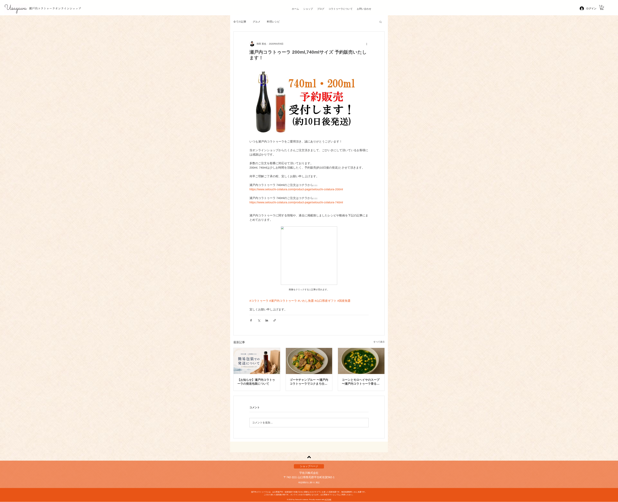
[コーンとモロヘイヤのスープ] (361, 361)
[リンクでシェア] (274, 320)
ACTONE (328, 499)
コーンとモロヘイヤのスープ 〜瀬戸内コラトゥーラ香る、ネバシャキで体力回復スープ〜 (360, 382)
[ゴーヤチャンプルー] (309, 361)
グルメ (256, 21)
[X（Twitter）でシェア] (258, 320)
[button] (602, 7)
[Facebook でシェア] (251, 320)
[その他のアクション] (367, 44)
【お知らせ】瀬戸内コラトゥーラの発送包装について (256, 381)
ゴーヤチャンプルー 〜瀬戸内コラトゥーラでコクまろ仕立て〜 (309, 382)
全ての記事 (239, 21)
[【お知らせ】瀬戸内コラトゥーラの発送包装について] (257, 361)
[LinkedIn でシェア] (266, 320)
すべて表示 (379, 342)
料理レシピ (273, 21)
